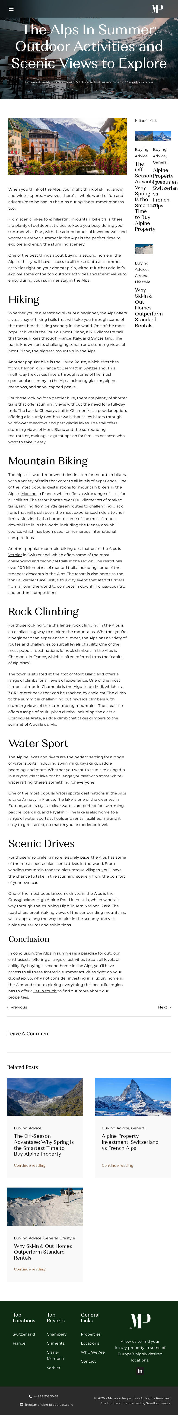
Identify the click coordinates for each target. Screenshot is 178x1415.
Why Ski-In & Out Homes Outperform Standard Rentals (149, 308)
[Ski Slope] (144, 246)
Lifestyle (142, 282)
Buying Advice (27, 1128)
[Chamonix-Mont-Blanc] (144, 132)
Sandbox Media (158, 1403)
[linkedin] (140, 1371)
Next (162, 1007)
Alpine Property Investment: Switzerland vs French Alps (130, 1142)
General (160, 162)
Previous (19, 1007)
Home (30, 82)
